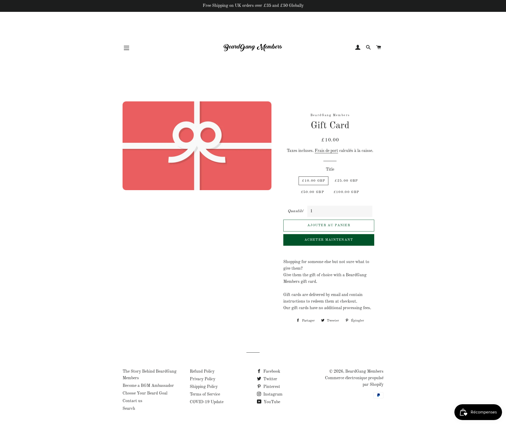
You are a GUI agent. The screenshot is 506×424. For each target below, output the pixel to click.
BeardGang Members (364, 371)
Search (129, 409)
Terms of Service (205, 394)
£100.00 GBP (346, 192)
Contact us (132, 401)
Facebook (271, 371)
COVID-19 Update (206, 402)
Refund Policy (202, 371)
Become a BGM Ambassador (148, 386)
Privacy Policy (202, 379)
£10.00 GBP (313, 181)
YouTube (271, 402)
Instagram (272, 394)
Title (330, 169)
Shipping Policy (204, 387)
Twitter (269, 379)
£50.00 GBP (312, 192)
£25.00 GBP (346, 181)
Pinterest (271, 387)
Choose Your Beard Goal (145, 393)
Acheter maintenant (328, 239)
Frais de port (326, 151)
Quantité (296, 211)
